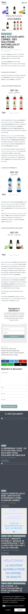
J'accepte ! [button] (20, 610)
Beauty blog (15, 350)
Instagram (11, 298)
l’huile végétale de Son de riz (9, 151)
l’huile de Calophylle (8, 122)
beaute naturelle (6, 350)
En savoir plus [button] (13, 602)
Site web (3, 399)
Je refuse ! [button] (8, 610)
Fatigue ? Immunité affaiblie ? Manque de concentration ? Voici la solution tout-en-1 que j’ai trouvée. (13, 543)
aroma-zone (12, 348)
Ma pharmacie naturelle (19, 536)
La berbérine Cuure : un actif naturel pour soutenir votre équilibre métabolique (13, 451)
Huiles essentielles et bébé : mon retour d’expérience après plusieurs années (13, 496)
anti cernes (4, 348)
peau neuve (9, 355)
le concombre (10, 264)
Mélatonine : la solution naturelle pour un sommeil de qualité (11, 589)
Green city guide (19, 352)
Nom (3, 387)
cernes (11, 352)
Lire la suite (5, 460)
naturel (3, 355)
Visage (9, 33)
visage (16, 355)
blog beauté (4, 352)
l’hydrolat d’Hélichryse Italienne (14, 213)
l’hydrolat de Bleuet (8, 204)
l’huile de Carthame (11, 135)
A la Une (4, 536)
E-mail (3, 393)
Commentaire (4, 372)
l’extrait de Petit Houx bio (14, 277)
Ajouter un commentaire (6, 49)
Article (3, 33)
